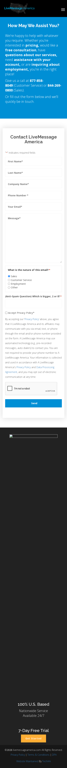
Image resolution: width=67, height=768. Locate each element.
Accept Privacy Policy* (21, 312)
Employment (18, 283)
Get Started (33, 738)
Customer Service (21, 280)
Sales (14, 276)
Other (14, 287)
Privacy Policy (32, 319)
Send (34, 403)
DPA (54, 754)
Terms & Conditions (38, 754)
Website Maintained (27, 761)
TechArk (46, 761)
